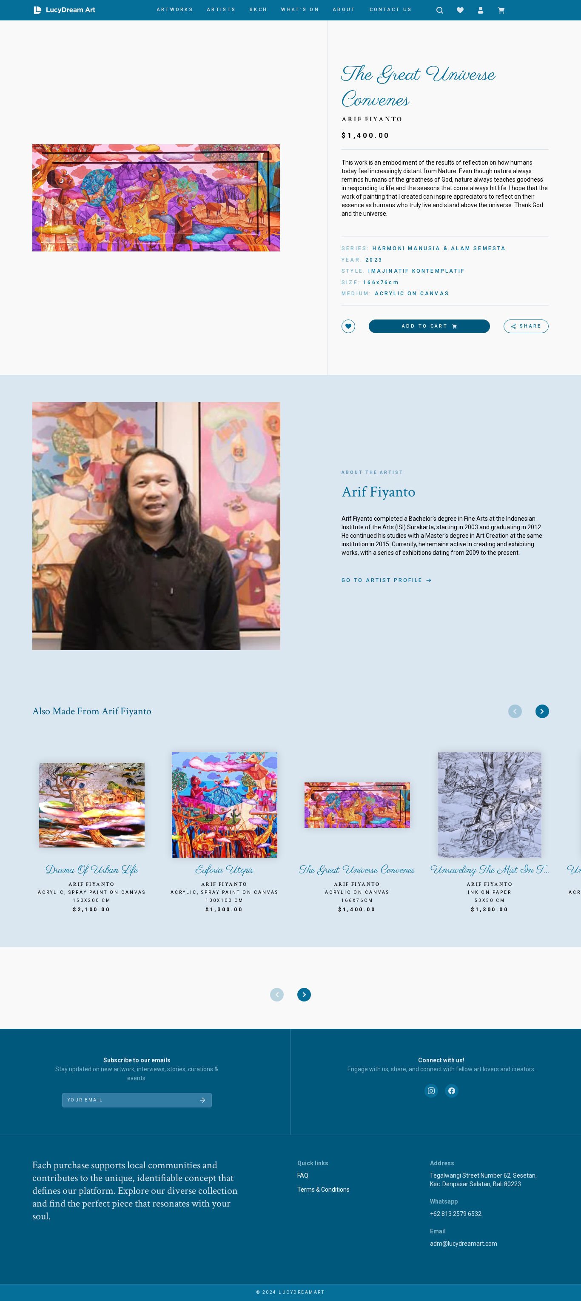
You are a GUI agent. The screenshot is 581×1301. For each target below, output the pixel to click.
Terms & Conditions (323, 1189)
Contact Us (391, 9)
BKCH (259, 9)
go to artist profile (382, 580)
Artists (221, 9)
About (344, 9)
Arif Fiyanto (372, 119)
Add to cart (425, 326)
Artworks (175, 9)
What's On (300, 9)
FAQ (302, 1175)
